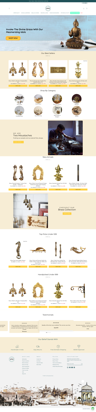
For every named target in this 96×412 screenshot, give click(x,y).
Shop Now (67, 213)
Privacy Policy (55, 359)
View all (48, 55)
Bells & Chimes (35, 12)
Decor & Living (44, 12)
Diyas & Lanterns (25, 12)
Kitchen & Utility (65, 12)
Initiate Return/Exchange (58, 366)
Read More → (18, 142)
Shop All (24, 373)
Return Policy (55, 360)
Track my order (75, 12)
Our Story (38, 360)
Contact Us (39, 359)
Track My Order (40, 362)
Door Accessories (54, 12)
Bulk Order (39, 364)
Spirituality (17, 12)
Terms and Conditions (57, 362)
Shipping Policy (56, 364)
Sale (82, 12)
